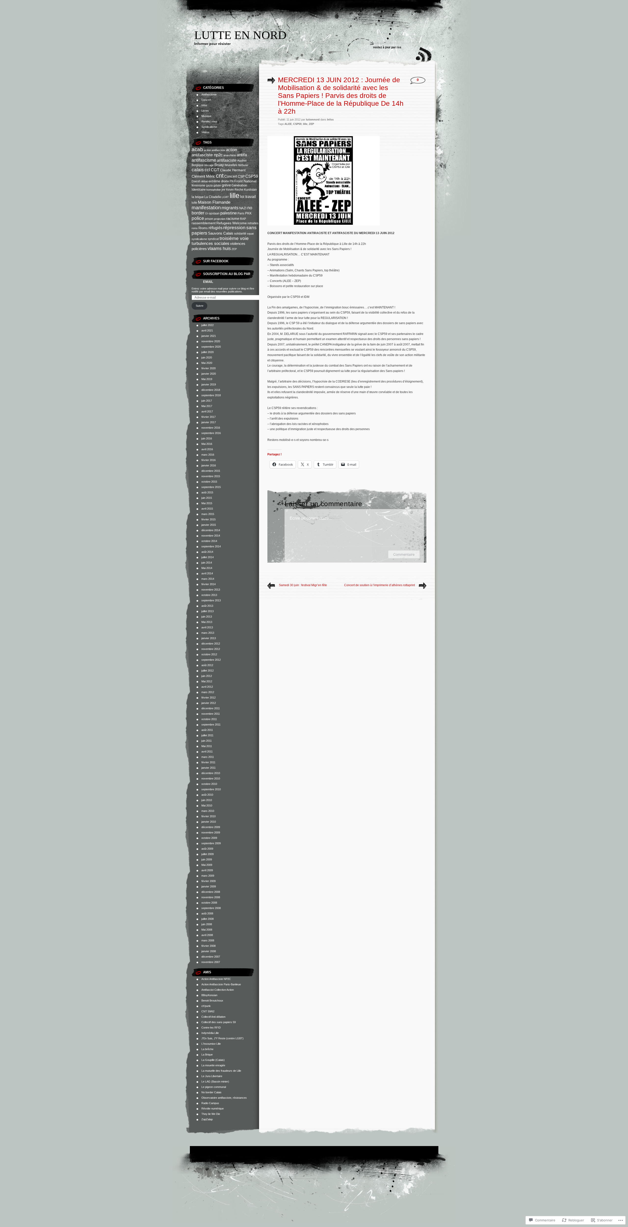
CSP (241, 176)
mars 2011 (207, 756)
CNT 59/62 (207, 1011)
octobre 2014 (209, 541)
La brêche (207, 1049)
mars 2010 (207, 810)
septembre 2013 (211, 600)
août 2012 (207, 665)
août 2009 (207, 848)
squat (250, 233)
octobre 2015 (209, 481)
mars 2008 (207, 940)
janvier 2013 (208, 638)
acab (197, 149)
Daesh (196, 181)
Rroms (203, 228)
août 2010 (207, 794)
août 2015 (207, 492)
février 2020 (208, 368)
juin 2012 (206, 675)
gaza (209, 185)
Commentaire (404, 554)
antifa (242, 154)
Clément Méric (203, 176)
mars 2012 (207, 692)
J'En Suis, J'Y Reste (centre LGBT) (222, 1038)
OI (206, 213)
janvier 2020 (208, 373)
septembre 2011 (211, 724)
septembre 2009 (211, 843)
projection (219, 218)
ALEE (288, 123)
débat (204, 181)
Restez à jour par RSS (387, 47)
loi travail (248, 197)
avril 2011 (207, 751)
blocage (209, 165)
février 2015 (208, 519)
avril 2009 (207, 870)
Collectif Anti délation (213, 1016)
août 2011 (207, 729)
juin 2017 (206, 400)
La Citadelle (212, 197)
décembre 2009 (210, 827)
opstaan (214, 213)
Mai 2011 (206, 746)
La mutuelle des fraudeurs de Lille (221, 1070)
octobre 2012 (209, 654)
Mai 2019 (206, 379)
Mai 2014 (206, 568)
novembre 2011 (210, 713)
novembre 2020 (210, 341)
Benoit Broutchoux (212, 1000)
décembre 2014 (210, 530)
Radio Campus (210, 1103)
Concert (206, 99)
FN (232, 181)
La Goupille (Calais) (213, 1059)
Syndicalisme (209, 126)
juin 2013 (206, 616)
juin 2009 (206, 859)
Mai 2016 (206, 443)
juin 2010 (206, 800)
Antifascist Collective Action (217, 989)
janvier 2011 (208, 767)
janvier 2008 (208, 951)
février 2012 (208, 697)
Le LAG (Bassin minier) (215, 1081)
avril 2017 (207, 411)
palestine (228, 213)
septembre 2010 (211, 789)
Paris (240, 213)
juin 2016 (206, 438)
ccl (207, 169)
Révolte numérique (212, 1108)
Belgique (198, 165)
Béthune (243, 165)
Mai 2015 (206, 503)
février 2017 (208, 416)
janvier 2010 (208, 821)
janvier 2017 (208, 422)
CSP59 (251, 176)
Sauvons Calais (220, 233)
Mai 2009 (206, 864)
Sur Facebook (215, 261)
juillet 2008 (207, 918)
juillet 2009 (207, 854)
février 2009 (208, 881)
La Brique (207, 1054)
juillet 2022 (207, 325)
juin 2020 (206, 357)
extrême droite (219, 181)
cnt (219, 175)
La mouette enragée (213, 1065)
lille (234, 195)
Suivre (199, 305)
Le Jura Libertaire (211, 1076)
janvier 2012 (208, 702)
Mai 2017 (206, 406)
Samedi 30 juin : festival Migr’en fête (303, 585)
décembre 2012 (210, 643)
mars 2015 (207, 514)
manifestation (206, 207)
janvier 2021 (208, 335)
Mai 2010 (206, 805)
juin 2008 (206, 924)
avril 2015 (207, 508)
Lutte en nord (240, 34)
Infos (204, 105)
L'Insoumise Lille (211, 1043)
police (198, 218)
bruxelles (231, 165)
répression (234, 227)
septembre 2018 (211, 395)
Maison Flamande (214, 202)
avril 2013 (207, 627)
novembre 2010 (210, 778)
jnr (223, 189)
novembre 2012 (210, 648)
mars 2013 (207, 632)
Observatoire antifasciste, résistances (224, 1097)
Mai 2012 (206, 681)
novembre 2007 (210, 962)
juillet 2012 (207, 670)
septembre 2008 (211, 908)
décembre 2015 (210, 470)
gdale (217, 185)
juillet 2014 (207, 557)
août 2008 (207, 913)
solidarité (240, 233)
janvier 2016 (208, 465)
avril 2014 (207, 573)
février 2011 (208, 762)
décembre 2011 (210, 708)
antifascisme (204, 160)
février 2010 (208, 816)
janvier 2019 (208, 384)
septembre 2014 (211, 546)
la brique (198, 197)
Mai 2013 (206, 621)
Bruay (219, 165)
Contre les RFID (211, 1027)
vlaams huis (219, 248)
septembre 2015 (211, 487)
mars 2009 (207, 875)
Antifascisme (209, 94)
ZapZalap (207, 1119)
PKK (248, 213)
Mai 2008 (206, 929)
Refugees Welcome (231, 223)
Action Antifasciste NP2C (216, 978)
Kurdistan (250, 189)
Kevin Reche (234, 189)
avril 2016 (207, 449)
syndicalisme (199, 238)
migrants (230, 207)
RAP (243, 219)
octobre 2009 (209, 837)
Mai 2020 (206, 362)
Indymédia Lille (210, 1032)
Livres (205, 110)
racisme (232, 218)
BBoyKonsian (209, 995)
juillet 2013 (207, 611)
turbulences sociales (210, 243)
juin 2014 (206, 562)
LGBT (225, 197)
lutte (194, 202)
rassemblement (204, 223)
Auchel (242, 160)
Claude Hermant (233, 170)
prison (209, 219)
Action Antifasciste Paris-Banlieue (221, 984)
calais (198, 169)
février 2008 (208, 945)
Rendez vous (209, 121)
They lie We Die (210, 1113)
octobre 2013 (209, 595)
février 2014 (208, 584)
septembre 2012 (211, 659)
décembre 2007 (210, 956)
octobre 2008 (209, 902)
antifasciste (226, 160)
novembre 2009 (210, 832)
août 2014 (207, 551)
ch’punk (206, 1005)
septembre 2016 (211, 433)
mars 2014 (207, 578)
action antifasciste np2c (214, 152)
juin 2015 (206, 497)
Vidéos (205, 132)
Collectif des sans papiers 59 (218, 1022)
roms (195, 228)
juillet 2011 (207, 735)
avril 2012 (207, 686)
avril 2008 (207, 935)
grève (226, 185)
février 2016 (208, 460)
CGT (215, 169)
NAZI (243, 208)
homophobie (213, 189)
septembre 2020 (211, 346)
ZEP (234, 249)
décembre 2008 (210, 891)
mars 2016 (207, 454)
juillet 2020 (207, 352)
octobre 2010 (209, 783)
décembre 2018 (210, 389)
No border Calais (211, 1092)
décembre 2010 (210, 773)
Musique (206, 116)
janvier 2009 (208, 886)
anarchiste (229, 155)
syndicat (213, 239)
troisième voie (234, 238)
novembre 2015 (210, 476)
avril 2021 (207, 330)
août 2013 (207, 605)
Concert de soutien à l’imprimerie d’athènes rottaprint (379, 585)
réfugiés (215, 228)
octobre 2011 (209, 719)
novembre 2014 (210, 535)
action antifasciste (214, 150)
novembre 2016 (210, 427)
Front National (245, 181)
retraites (253, 223)
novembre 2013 (210, 589)
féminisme (198, 185)
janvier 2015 (208, 524)
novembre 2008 (210, 897)
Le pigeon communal (213, 1086)
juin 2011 (206, 740)
